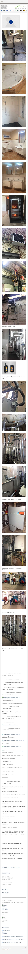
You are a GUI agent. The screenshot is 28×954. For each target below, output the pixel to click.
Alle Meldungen (5, 927)
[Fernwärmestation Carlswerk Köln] (14, 698)
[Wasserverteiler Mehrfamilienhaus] (14, 751)
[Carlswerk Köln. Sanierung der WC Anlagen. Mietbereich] (3, 777)
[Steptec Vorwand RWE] (14, 741)
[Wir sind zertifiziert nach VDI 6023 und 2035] (5, 907)
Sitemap (10, 947)
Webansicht (24, 948)
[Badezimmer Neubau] (14, 746)
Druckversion (5, 947)
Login (25, 947)
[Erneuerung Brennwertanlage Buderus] (14, 735)
